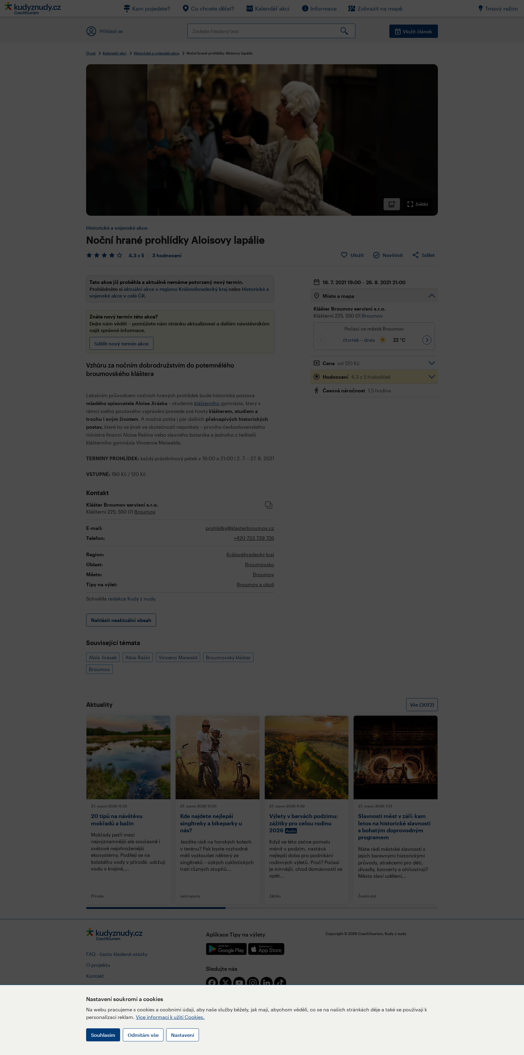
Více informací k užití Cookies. (170, 1017)
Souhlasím (103, 1035)
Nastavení (182, 1035)
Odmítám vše (143, 1035)
